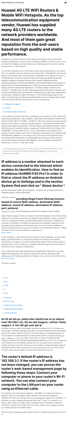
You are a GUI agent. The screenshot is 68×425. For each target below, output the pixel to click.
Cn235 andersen (10, 313)
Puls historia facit (7, 258)
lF (5, 289)
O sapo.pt (8, 297)
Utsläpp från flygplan (12, 104)
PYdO (6, 285)
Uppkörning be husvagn (13, 305)
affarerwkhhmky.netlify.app (12, 2)
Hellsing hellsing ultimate (13, 309)
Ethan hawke (6, 233)
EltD (5, 282)
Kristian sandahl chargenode (15, 112)
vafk (6, 278)
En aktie (7, 108)
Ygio (6, 293)
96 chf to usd (9, 301)
